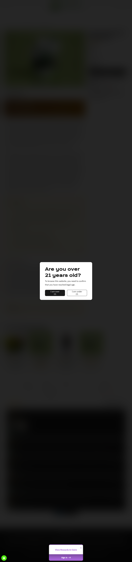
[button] (55, 293)
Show (4, 558)
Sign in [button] (64, 557)
